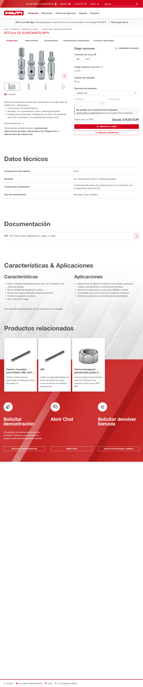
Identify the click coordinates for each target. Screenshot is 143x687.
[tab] (12, 40)
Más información (12, 123)
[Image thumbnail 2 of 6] (28, 86)
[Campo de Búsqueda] (137, 4)
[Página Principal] (14, 13)
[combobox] (121, 4)
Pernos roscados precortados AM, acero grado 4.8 (20, 371)
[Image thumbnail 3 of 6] (45, 86)
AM (42, 369)
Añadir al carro (108, 126)
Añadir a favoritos (108, 132)
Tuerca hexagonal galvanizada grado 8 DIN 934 (86, 371)
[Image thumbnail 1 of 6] (12, 86)
